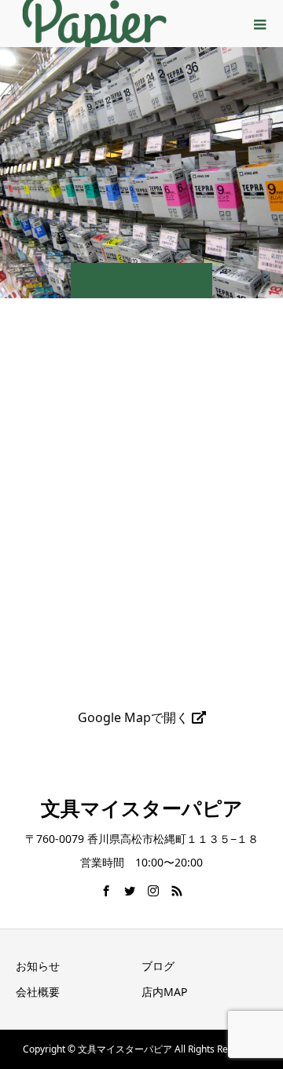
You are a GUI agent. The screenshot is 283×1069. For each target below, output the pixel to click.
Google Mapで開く (135, 717)
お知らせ (38, 965)
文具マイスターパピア (142, 807)
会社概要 (38, 991)
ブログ (158, 965)
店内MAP (164, 991)
